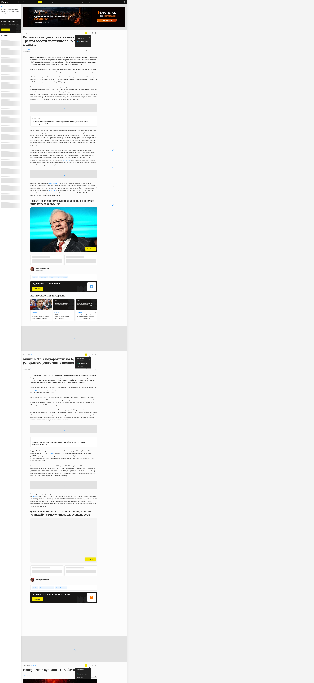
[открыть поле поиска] (124, 2)
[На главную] (4, 2)
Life (73, 2)
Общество (34, 286)
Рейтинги (46, 2)
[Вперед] (99, 234)
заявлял (35, 444)
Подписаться (37, 262)
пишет (66, 72)
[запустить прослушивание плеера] (89, 33)
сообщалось (67, 147)
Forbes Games (35, 2)
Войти (118, 2)
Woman (78, 2)
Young (88, 2)
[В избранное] (52, 230)
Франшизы (54, 2)
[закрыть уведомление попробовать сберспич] (89, 37)
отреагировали (53, 157)
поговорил (51, 164)
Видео (68, 2)
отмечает (51, 414)
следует (35, 363)
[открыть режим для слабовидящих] (86, 33)
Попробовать (80, 44)
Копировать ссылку (91, 50)
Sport (83, 2)
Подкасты (61, 2)
